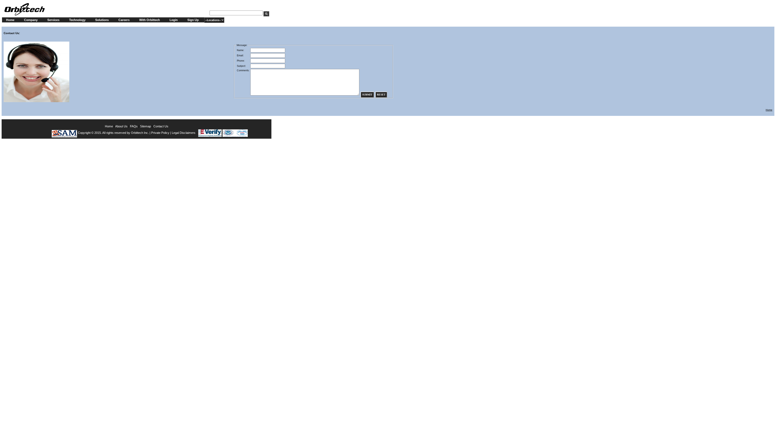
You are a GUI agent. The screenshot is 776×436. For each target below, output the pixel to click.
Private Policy (160, 132)
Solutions (102, 20)
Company (31, 20)
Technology (77, 20)
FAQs (134, 126)
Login (174, 20)
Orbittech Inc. (140, 132)
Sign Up (193, 20)
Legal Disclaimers (183, 132)
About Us (121, 126)
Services (53, 20)
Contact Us (160, 126)
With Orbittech (149, 20)
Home (10, 20)
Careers (124, 20)
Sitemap (145, 126)
